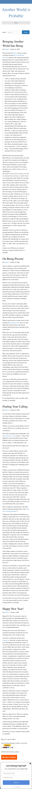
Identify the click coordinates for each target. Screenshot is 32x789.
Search (4, 32)
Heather (14, 53)
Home (16, 2)
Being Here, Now (14, 323)
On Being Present (13, 259)
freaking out (6, 640)
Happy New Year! (13, 609)
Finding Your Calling (15, 406)
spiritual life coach (10, 436)
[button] (26, 32)
